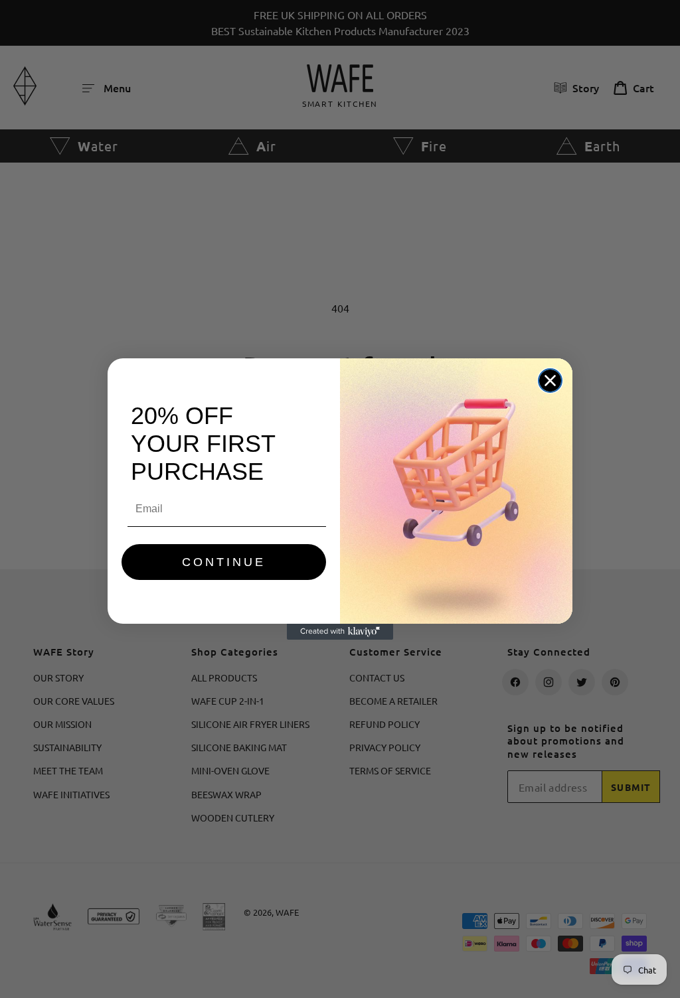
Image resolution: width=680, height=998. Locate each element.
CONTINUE (224, 562)
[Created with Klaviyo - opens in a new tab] (340, 632)
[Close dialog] (550, 380)
